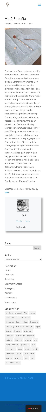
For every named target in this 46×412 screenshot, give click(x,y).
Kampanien (9, 336)
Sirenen (18, 354)
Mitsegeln (9, 288)
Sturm (32, 354)
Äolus (18, 363)
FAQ (7, 327)
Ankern (32, 313)
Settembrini (10, 354)
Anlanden (19, 317)
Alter (25, 313)
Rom (7, 349)
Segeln (35, 349)
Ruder (13, 349)
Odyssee (30, 23)
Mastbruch (18, 340)
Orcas (8, 345)
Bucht (18, 322)
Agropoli (18, 313)
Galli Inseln (20, 327)
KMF (10, 23)
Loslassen (30, 336)
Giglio (38, 327)
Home (8, 269)
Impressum (10, 302)
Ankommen (10, 317)
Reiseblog (9, 279)
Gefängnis (29, 327)
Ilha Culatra (17, 331)
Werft (26, 358)
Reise (33, 345)
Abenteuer (9, 313)
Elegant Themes (22, 404)
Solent (26, 354)
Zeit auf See (10, 363)
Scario (20, 349)
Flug (12, 327)
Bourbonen (10, 322)
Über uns (9, 274)
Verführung (18, 358)
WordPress (23, 408)
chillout (24, 322)
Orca (35, 340)
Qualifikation (24, 345)
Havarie (8, 331)
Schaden (28, 349)
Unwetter (9, 358)
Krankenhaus (20, 336)
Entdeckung (34, 322)
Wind (32, 358)
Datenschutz (11, 297)
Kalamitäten (28, 331)
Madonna (9, 340)
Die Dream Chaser (13, 283)
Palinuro (15, 345)
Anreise (27, 317)
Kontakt (8, 292)
